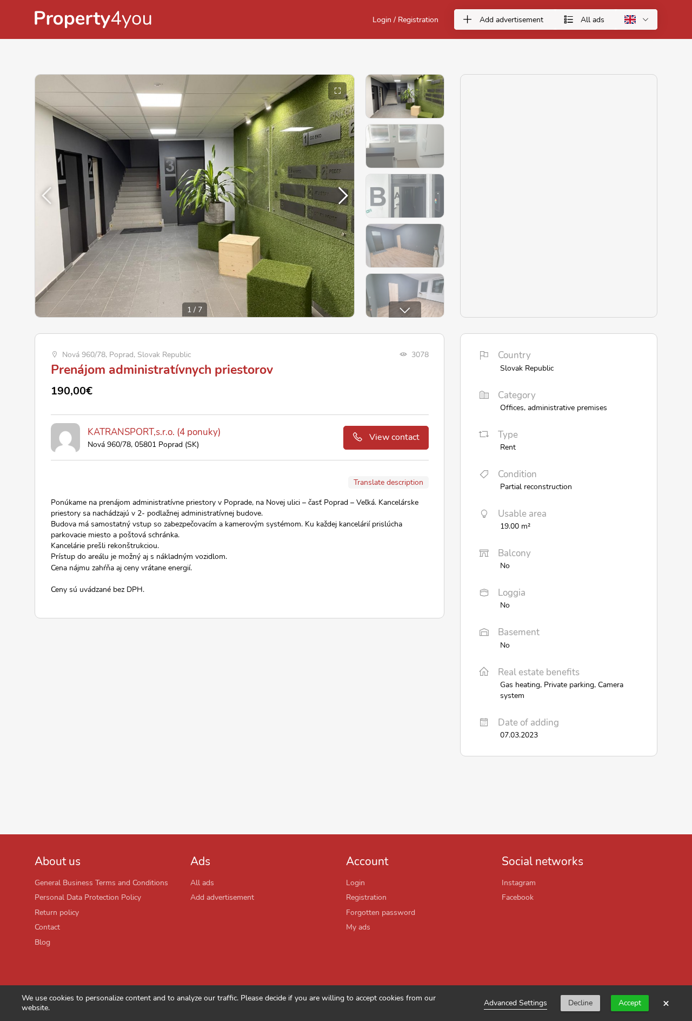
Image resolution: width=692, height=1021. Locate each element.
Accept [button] (629, 1003)
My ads (358, 926)
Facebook (518, 897)
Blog (42, 942)
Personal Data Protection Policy (88, 897)
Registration (366, 897)
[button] (341, 196)
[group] (194, 196)
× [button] (666, 1003)
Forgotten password (380, 912)
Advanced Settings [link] (515, 1003)
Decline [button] (580, 1003)
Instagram (519, 882)
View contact (394, 437)
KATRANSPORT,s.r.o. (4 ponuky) (154, 432)
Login (355, 882)
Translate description (388, 482)
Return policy (57, 912)
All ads (202, 882)
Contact (47, 926)
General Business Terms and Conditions (101, 882)
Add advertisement (222, 897)
